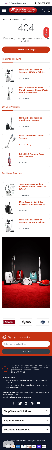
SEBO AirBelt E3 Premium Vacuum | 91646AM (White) (32, 71)
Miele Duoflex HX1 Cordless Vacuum (32, 136)
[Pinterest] (32, 403)
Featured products (11, 58)
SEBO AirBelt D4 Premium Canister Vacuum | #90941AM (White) (33, 186)
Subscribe (26, 351)
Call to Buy (25, 144)
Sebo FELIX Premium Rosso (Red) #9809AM (31, 155)
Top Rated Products (12, 173)
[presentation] (3, 322)
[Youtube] (38, 403)
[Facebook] (13, 403)
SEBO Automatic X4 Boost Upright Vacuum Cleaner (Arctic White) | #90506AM (33, 90)
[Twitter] (19, 403)
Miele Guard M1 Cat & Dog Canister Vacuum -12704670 (32, 203)
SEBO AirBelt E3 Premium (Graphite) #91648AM (31, 119)
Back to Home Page (26, 49)
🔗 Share (46, 32)
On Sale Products (11, 106)
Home (4, 19)
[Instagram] (26, 403)
